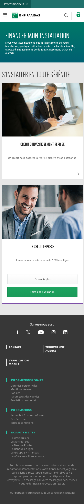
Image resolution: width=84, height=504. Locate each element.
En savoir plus (42, 279)
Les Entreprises (20, 441)
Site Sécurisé (18, 419)
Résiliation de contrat (23, 400)
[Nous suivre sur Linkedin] (65, 333)
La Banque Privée (21, 445)
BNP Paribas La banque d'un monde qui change (26, 15)
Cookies (15, 393)
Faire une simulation (42, 292)
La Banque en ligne (22, 449)
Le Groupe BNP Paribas (25, 452)
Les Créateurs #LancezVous (27, 456)
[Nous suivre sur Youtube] (41, 333)
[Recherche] (67, 15)
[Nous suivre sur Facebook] (18, 333)
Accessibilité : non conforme (27, 415)
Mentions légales (21, 389)
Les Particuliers (20, 438)
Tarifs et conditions (22, 422)
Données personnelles (24, 385)
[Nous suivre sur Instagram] (54, 333)
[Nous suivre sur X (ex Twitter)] (28, 333)
